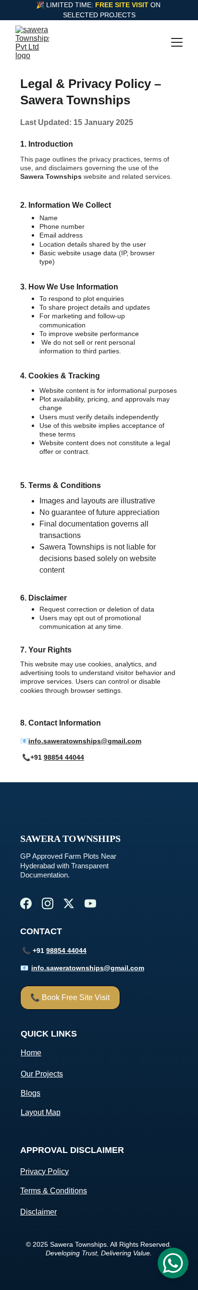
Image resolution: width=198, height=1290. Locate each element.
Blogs (30, 1093)
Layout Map (41, 1112)
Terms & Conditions (53, 1191)
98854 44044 (64, 757)
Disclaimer (38, 1212)
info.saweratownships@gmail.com (84, 741)
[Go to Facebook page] (26, 903)
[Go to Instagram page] (47, 903)
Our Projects (42, 1074)
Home (31, 1053)
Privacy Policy (44, 1171)
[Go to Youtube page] (90, 903)
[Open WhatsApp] (173, 1263)
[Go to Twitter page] (68, 903)
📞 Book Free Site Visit (70, 997)
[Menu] (177, 42)
